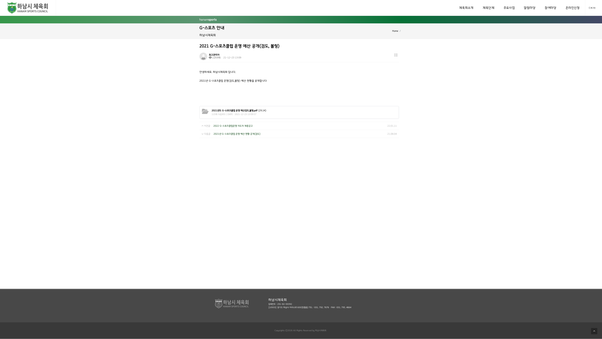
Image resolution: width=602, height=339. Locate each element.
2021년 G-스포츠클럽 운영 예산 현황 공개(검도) (237, 134)
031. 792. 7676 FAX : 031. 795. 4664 (332, 307)
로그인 (593, 8)
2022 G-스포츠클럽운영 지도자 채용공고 (233, 126)
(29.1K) (239, 110)
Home (395, 31)
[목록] (396, 55)
